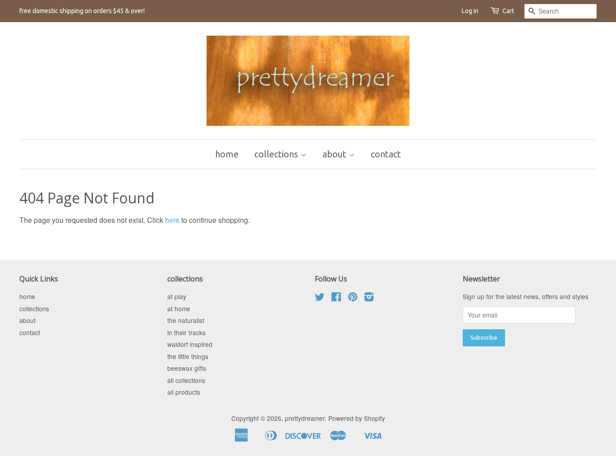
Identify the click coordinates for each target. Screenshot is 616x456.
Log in (470, 10)
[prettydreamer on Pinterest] (353, 298)
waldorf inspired (189, 344)
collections (277, 154)
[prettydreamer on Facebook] (336, 298)
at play (176, 296)
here (172, 220)
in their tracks (186, 332)
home (227, 154)
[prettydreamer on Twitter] (320, 298)
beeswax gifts (186, 368)
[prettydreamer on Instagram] (369, 298)
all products (183, 391)
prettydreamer (305, 418)
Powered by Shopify (356, 418)
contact (386, 154)
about (335, 154)
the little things (187, 356)
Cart (508, 10)
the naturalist (185, 320)
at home (178, 308)
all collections (186, 380)
